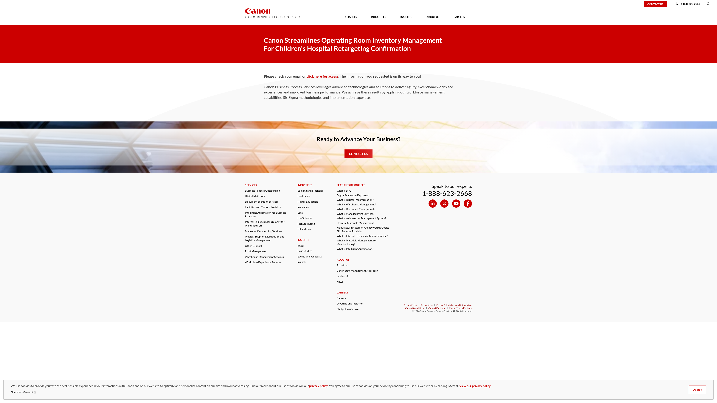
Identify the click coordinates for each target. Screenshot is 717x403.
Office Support (253, 245)
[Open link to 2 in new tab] (456, 203)
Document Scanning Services (261, 201)
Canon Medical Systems (460, 308)
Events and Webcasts (309, 256)
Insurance (303, 207)
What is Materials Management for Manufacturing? (357, 242)
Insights (301, 261)
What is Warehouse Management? (356, 204)
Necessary (22, 391)
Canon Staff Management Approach (357, 270)
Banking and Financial (310, 190)
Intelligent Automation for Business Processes (265, 214)
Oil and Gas (304, 229)
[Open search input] (707, 4)
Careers (341, 298)
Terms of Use (427, 305)
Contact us (655, 4)
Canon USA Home (437, 308)
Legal (300, 212)
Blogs (300, 245)
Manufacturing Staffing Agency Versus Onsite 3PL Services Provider (363, 229)
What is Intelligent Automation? (355, 248)
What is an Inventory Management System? (361, 218)
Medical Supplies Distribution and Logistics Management (264, 238)
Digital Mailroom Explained (353, 195)
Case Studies (304, 250)
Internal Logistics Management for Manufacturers (265, 223)
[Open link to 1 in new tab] (444, 203)
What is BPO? (345, 190)
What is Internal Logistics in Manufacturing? (362, 236)
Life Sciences (304, 218)
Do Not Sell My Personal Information (454, 305)
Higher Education (307, 201)
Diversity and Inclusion (350, 303)
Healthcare (303, 196)
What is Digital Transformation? (355, 199)
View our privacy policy (475, 386)
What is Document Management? (356, 209)
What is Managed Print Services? (355, 213)
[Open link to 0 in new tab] (433, 203)
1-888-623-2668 (690, 3)
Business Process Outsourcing (262, 190)
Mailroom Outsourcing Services (263, 231)
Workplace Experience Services (263, 262)
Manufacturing (306, 223)
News (340, 281)
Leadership (343, 276)
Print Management (256, 251)
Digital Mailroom (255, 196)
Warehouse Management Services (264, 256)
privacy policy (318, 386)
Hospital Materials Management (355, 222)
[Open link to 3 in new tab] (468, 203)
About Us (342, 265)
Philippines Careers (348, 309)
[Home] (15, 4)
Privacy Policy (410, 305)
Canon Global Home (415, 308)
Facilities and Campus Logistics (263, 207)
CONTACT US (358, 154)
